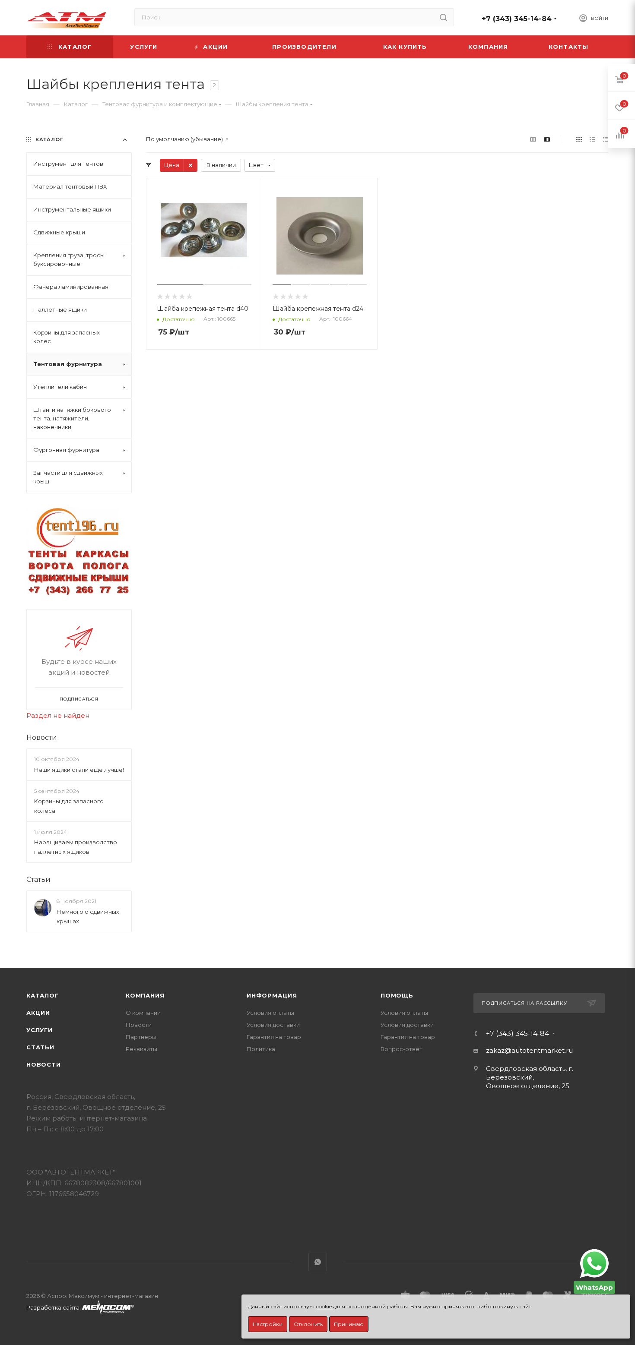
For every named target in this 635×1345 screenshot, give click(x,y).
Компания (145, 995)
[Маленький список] (533, 139)
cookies (325, 1306)
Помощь (397, 995)
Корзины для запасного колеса (69, 806)
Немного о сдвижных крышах (88, 916)
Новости (41, 737)
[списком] (592, 139)
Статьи (38, 879)
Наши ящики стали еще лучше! (79, 769)
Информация (272, 995)
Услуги (39, 1029)
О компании (143, 1012)
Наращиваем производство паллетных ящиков (75, 847)
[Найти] (443, 17)
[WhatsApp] (594, 1263)
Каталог (42, 995)
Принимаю (349, 1324)
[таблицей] (606, 139)
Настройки (268, 1324)
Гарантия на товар (274, 1036)
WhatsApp (317, 1262)
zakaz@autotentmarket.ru (529, 1050)
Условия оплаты (270, 1012)
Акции (38, 1012)
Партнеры (141, 1036)
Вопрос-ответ (401, 1048)
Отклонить (308, 1324)
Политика (261, 1048)
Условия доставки (273, 1024)
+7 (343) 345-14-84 (517, 19)
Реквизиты (141, 1048)
